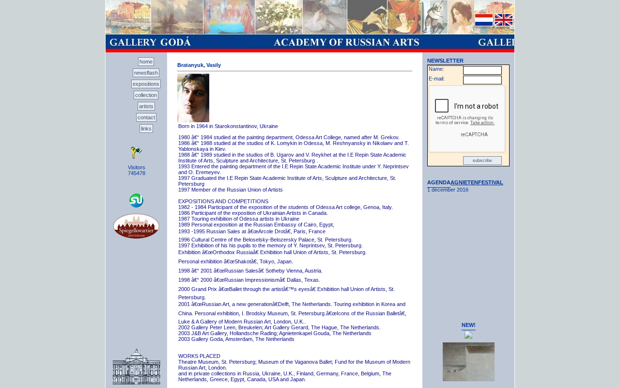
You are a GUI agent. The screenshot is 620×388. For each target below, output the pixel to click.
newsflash (146, 73)
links (146, 128)
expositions (146, 84)
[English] (504, 24)
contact (146, 117)
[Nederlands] (484, 24)
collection (146, 95)
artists (146, 106)
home (146, 62)
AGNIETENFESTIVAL (476, 182)
